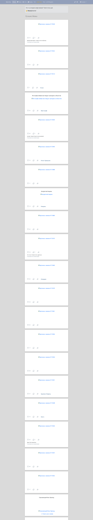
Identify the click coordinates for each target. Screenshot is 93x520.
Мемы (14, 2)
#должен (43, 394)
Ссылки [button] (83, 2)
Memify (8, 2)
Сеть (25, 2)
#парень (48, 394)
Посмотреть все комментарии (33, 42)
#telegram (43, 279)
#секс (42, 160)
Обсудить (50, 2)
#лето (42, 417)
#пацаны (43, 206)
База (20, 2)
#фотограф (44, 110)
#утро (42, 88)
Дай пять (39, 2)
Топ (35, 2)
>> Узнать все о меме (47, 514)
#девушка (47, 160)
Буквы (31, 2)
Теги (44, 2)
